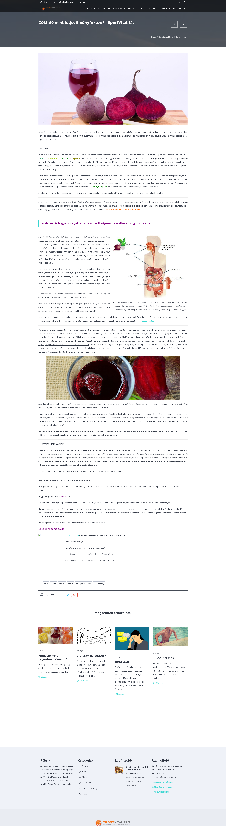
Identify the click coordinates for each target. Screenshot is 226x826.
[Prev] (174, 24)
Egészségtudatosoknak (112, 8)
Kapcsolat (177, 8)
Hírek (84, 772)
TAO (143, 8)
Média (164, 8)
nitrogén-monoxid (83, 584)
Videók (85, 794)
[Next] (183, 24)
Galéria (85, 766)
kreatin (53, 584)
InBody (131, 8)
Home (153, 37)
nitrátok (62, 584)
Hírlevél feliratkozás (160, 792)
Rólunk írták (87, 783)
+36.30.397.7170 (49, 2)
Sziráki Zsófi (74, 535)
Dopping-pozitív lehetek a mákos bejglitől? (136, 768)
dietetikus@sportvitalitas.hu (73, 2)
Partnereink (153, 8)
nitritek (70, 584)
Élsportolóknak (89, 8)
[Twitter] (68, 595)
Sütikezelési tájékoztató (162, 787)
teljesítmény (99, 584)
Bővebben (44, 677)
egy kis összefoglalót (144, 321)
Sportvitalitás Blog (165, 37)
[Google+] (74, 595)
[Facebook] (61, 595)
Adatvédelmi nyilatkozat (162, 782)
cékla (46, 584)
